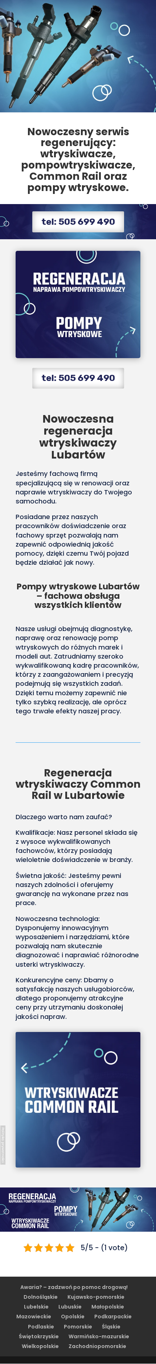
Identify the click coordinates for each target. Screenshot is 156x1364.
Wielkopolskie (40, 1346)
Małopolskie (107, 1306)
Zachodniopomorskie (97, 1346)
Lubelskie (36, 1306)
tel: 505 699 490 (78, 221)
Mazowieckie (33, 1316)
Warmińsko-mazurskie (99, 1336)
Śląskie (111, 1326)
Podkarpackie (113, 1316)
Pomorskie (78, 1326)
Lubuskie (70, 1306)
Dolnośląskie (41, 1297)
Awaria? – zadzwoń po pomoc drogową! (74, 1287)
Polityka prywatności (3, 1145)
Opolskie (73, 1316)
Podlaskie (41, 1326)
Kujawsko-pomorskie (95, 1297)
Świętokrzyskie (39, 1336)
